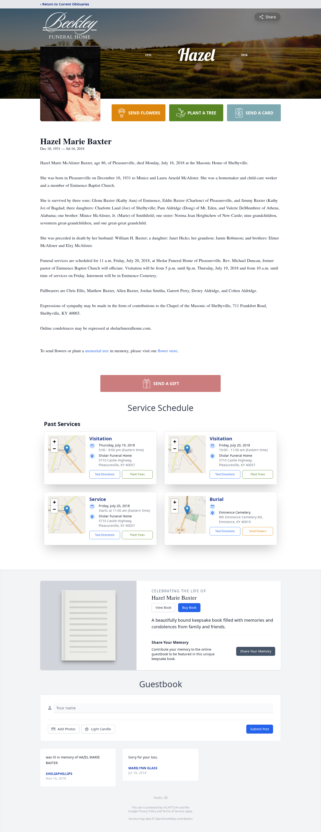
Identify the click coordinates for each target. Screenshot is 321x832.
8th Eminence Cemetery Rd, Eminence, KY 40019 (241, 519)
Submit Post (259, 729)
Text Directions (104, 474)
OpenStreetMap (165, 819)
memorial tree (97, 350)
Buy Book (189, 607)
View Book (163, 607)
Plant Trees (137, 474)
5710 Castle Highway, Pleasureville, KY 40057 (117, 462)
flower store (167, 350)
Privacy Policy (147, 811)
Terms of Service (173, 811)
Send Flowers (257, 531)
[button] (67, 449)
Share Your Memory (255, 651)
